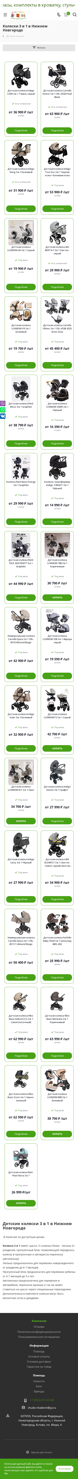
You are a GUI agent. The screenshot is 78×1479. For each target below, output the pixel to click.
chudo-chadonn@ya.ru (42, 1407)
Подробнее (21, 130)
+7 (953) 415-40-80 (42, 1400)
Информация (39, 1345)
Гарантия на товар (39, 1366)
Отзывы (39, 1326)
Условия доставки (39, 1361)
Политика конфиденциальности (39, 1331)
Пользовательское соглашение (39, 1337)
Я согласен (65, 1468)
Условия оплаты (39, 1356)
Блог (39, 1386)
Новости (39, 1381)
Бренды (39, 1391)
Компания (39, 1321)
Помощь (39, 1351)
